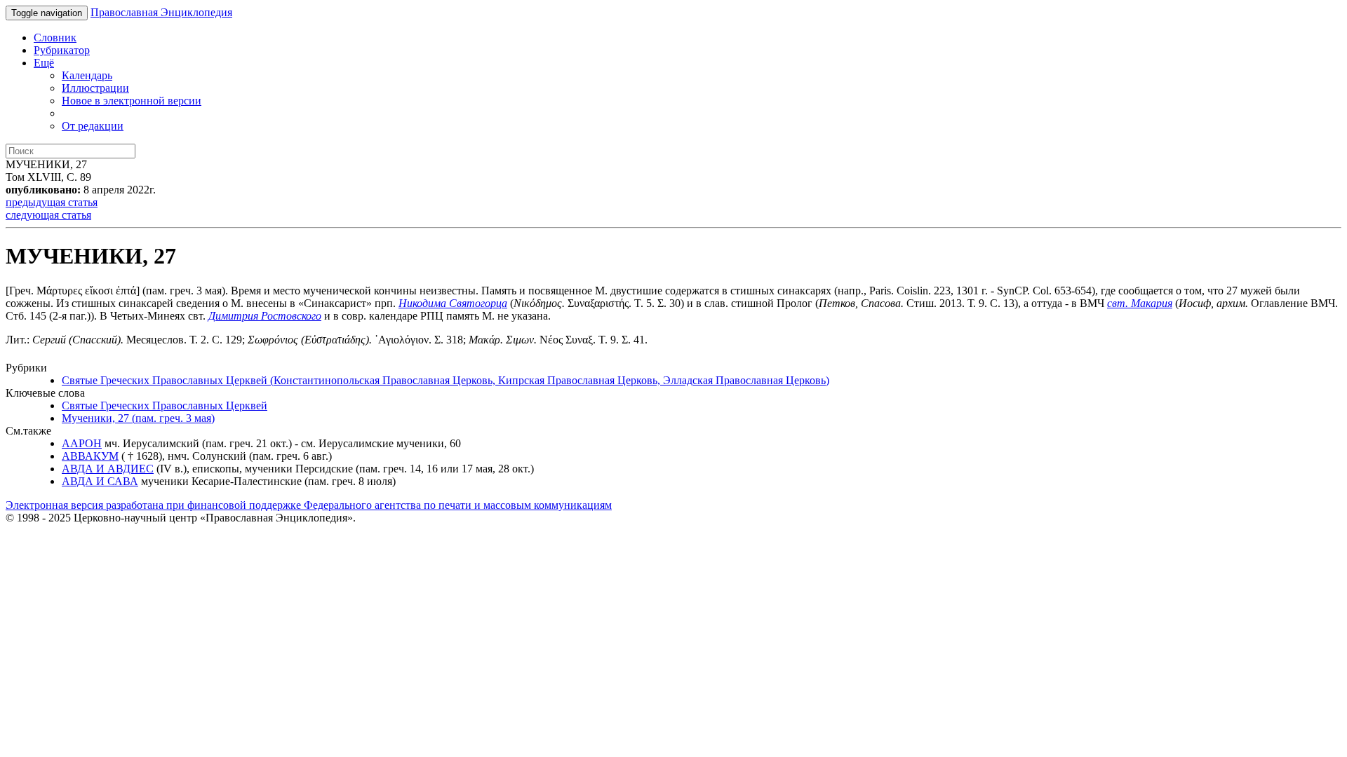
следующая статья (48, 215)
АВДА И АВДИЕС (108, 469)
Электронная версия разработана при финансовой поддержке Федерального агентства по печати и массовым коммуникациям (309, 505)
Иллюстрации (95, 88)
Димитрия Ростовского (264, 316)
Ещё (44, 63)
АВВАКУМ (90, 456)
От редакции (92, 126)
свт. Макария (1139, 303)
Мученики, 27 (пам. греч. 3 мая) (138, 418)
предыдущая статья (52, 202)
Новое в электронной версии (131, 101)
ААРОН (82, 443)
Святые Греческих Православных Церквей (164, 405)
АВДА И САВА (100, 481)
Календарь (87, 75)
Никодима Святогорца (452, 303)
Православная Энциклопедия (161, 12)
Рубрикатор (62, 50)
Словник (55, 37)
